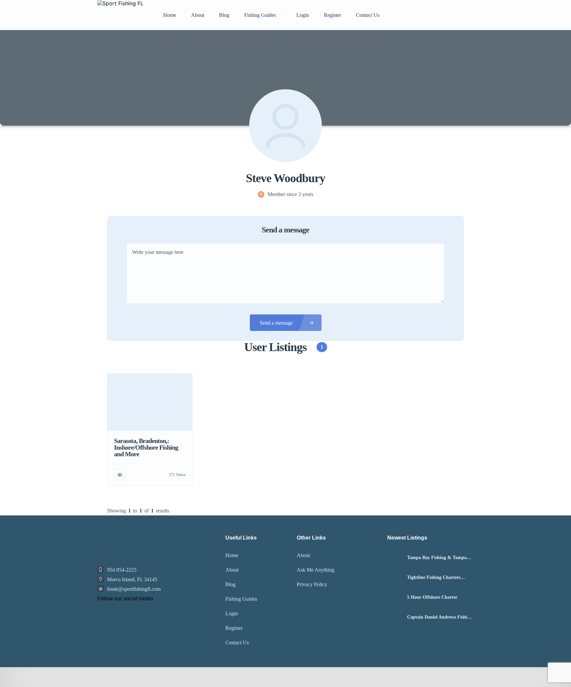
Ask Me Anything (315, 570)
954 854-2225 (121, 570)
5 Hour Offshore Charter (432, 597)
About (197, 15)
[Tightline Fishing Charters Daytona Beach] (394, 577)
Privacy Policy (312, 584)
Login (302, 15)
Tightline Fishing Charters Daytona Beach (433, 577)
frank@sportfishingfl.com (134, 589)
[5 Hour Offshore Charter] (394, 597)
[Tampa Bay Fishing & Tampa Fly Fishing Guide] (394, 557)
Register (332, 15)
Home (169, 15)
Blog (224, 15)
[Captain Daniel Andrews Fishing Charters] (394, 617)
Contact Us (367, 15)
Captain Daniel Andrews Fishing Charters (439, 617)
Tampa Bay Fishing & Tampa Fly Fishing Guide (437, 557)
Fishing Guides (260, 15)
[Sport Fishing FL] (120, 15)
